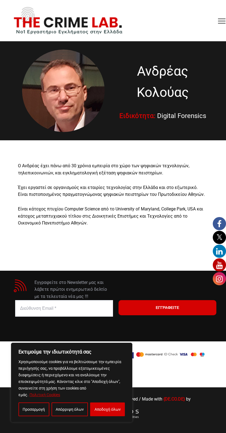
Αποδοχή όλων (108, 409)
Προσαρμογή (34, 409)
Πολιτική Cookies (44, 395)
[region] (71, 382)
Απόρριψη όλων (70, 409)
